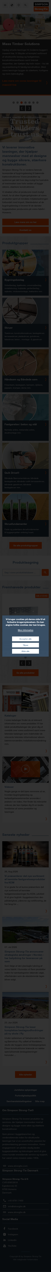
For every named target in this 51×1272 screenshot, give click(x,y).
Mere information (25, 630)
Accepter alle (25, 639)
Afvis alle (25, 651)
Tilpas (25, 645)
